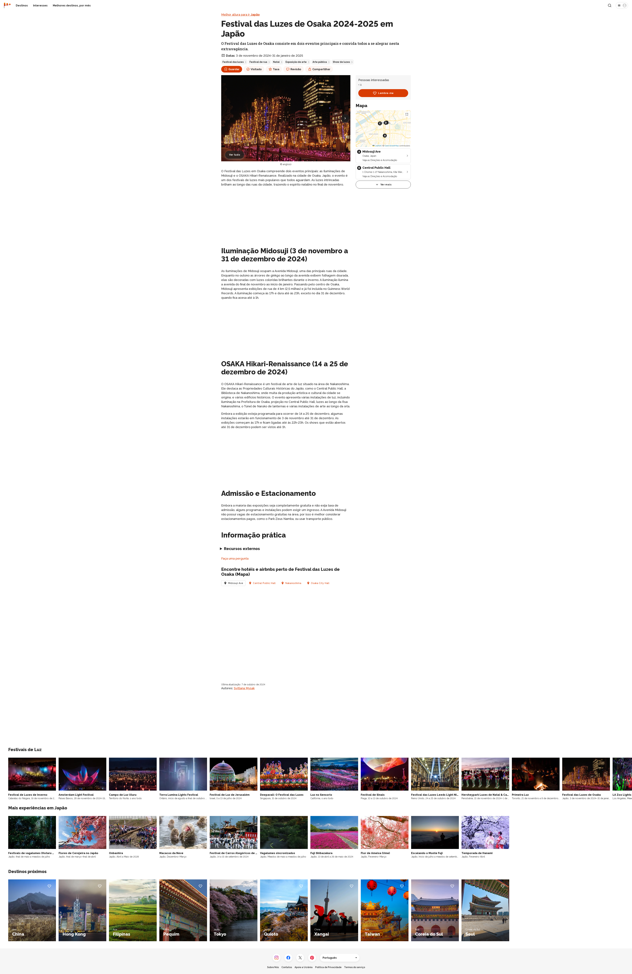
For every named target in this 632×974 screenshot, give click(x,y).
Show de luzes (341, 62)
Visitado (256, 69)
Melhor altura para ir (240, 14)
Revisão (295, 69)
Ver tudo (234, 154)
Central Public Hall (264, 583)
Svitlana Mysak (244, 688)
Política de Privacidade (328, 967)
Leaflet (377, 146)
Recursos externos (242, 548)
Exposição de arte (296, 62)
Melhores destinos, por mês (72, 5)
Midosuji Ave (235, 583)
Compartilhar (321, 69)
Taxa (276, 69)
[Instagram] (276, 958)
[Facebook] (288, 958)
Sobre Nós (273, 967)
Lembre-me (386, 93)
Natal (276, 62)
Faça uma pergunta (235, 558)
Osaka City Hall (320, 583)
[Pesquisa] (609, 5)
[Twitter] (300, 958)
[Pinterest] (312, 958)
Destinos (22, 5)
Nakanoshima (293, 583)
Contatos (286, 967)
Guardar (233, 69)
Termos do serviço (354, 967)
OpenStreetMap (392, 146)
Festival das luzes (233, 62)
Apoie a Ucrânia (304, 967)
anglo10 (287, 164)
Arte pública (320, 62)
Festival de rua (258, 62)
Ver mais (386, 184)
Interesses (40, 5)
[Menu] (622, 5)
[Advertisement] (285, 213)
